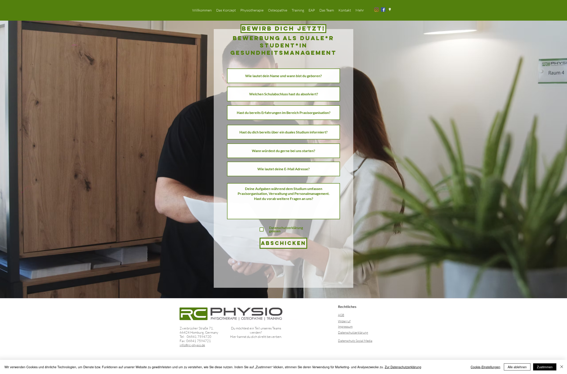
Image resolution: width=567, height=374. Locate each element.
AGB (341, 315)
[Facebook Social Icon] (383, 9)
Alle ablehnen (517, 367)
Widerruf (344, 321)
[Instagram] (376, 9)
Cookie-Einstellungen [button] (485, 367)
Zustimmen (545, 367)
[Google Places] (390, 9)
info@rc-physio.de (192, 345)
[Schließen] (561, 366)
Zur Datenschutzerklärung (403, 367)
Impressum (345, 326)
